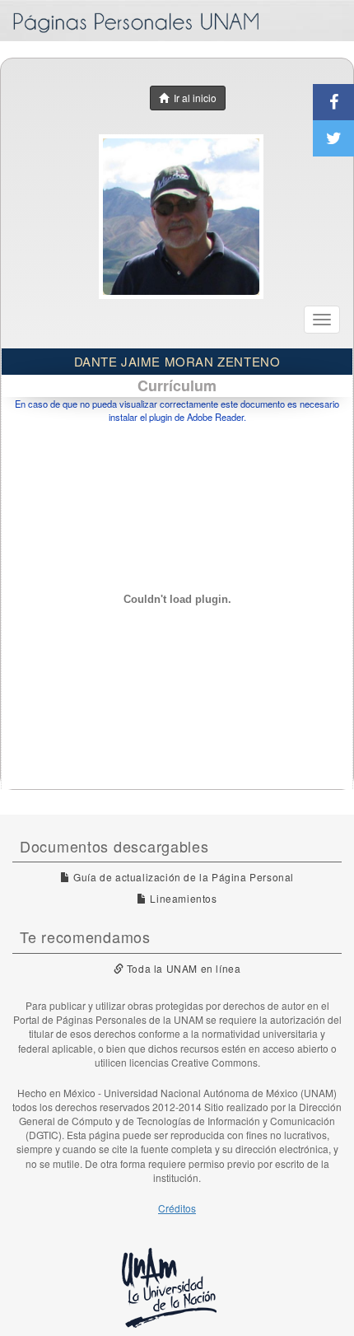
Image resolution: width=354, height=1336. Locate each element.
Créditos (177, 1208)
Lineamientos (182, 898)
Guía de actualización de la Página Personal (182, 877)
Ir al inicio (193, 98)
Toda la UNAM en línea (181, 968)
